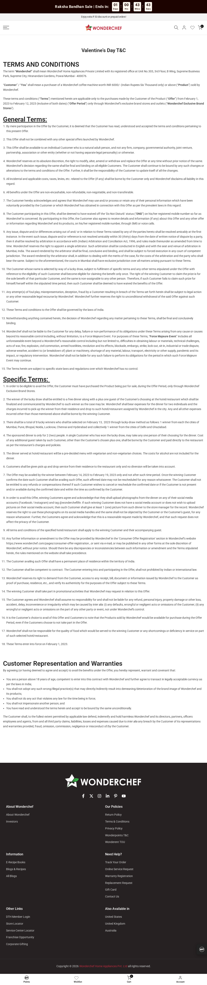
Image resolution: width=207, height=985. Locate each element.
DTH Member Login (18, 916)
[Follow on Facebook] (83, 796)
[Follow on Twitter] (91, 796)
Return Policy (113, 814)
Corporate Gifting (17, 944)
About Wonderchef (18, 814)
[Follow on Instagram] (99, 796)
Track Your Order (115, 862)
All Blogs (11, 876)
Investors (12, 821)
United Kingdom (115, 923)
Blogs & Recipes (16, 869)
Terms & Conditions (117, 821)
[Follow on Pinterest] (116, 796)
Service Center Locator (20, 930)
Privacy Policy (114, 828)
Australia (110, 930)
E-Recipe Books (15, 862)
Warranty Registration (119, 876)
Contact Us (112, 896)
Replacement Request (118, 883)
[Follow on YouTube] (124, 796)
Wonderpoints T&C (117, 835)
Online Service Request (119, 869)
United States (113, 916)
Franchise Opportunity (20, 937)
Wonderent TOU (115, 842)
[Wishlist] (194, 27)
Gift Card (110, 889)
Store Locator (14, 923)
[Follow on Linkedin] (108, 796)
